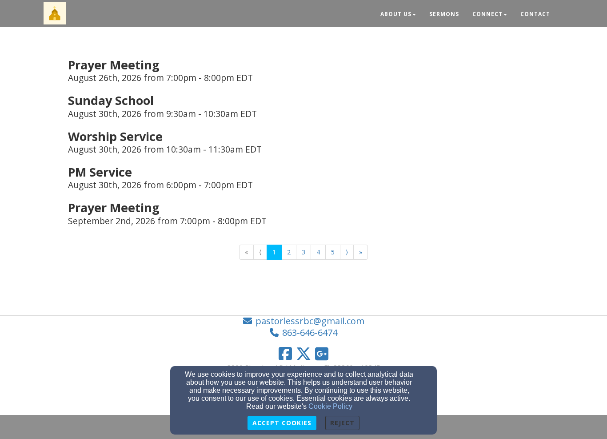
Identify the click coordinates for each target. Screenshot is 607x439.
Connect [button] (487, 14)
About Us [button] (395, 14)
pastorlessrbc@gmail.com (310, 321)
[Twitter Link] (303, 353)
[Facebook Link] (285, 353)
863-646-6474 (309, 332)
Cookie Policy (330, 406)
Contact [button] (535, 14)
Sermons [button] (444, 14)
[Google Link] (321, 353)
